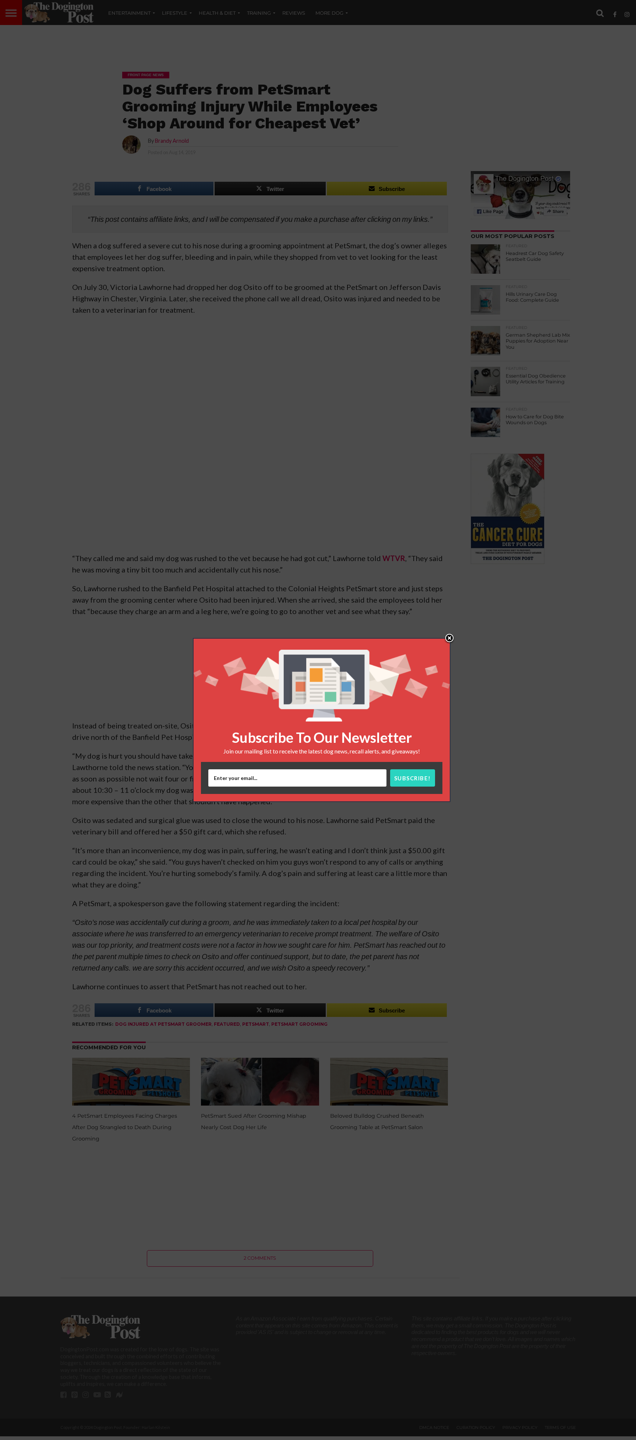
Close (449, 638)
